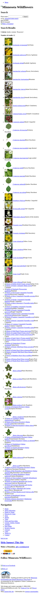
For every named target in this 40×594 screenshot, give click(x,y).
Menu (6, 2)
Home (6, 509)
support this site (9, 591)
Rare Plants (8, 526)
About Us (8, 533)
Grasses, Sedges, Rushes (12, 523)
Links (6, 531)
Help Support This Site (12, 542)
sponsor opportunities (31, 591)
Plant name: (4, 16)
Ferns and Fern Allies (11, 521)
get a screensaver (22, 547)
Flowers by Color (10, 514)
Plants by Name (9, 512)
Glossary (7, 530)
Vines (6, 519)
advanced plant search (11, 18)
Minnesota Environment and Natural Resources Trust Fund (19, 578)
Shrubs (7, 517)
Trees (6, 516)
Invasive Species (10, 528)
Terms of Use (25, 588)
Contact (7, 535)
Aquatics (7, 524)
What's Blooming (10, 510)
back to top (4, 538)
